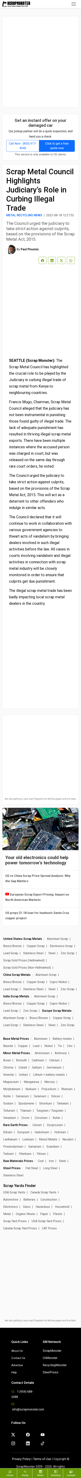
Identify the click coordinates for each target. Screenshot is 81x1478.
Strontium (45, 1103)
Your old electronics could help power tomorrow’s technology (36, 860)
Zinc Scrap (67, 953)
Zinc (70, 1046)
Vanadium (9, 1118)
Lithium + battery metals (49, 1074)
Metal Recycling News (24, 215)
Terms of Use (42, 1459)
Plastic (57, 1214)
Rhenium (67, 1089)
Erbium (7, 1132)
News (40, 1475)
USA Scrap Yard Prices (46, 1221)
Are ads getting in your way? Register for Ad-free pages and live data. (40, 799)
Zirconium (40, 1118)
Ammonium (42, 1053)
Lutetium (28, 1139)
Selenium (40, 1096)
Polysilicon (48, 1089)
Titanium (25, 1110)
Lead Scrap (10, 953)
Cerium (37, 1125)
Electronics (10, 1207)
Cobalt (22, 1067)
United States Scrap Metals (22, 939)
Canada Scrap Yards (43, 1192)
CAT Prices (49, 1228)
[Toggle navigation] (74, 4)
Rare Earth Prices (15, 1125)
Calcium (54, 1060)
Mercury (49, 1082)
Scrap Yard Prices (15, 1221)
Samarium (22, 1096)
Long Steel (50, 1168)
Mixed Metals (48, 1139)
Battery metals (62, 1039)
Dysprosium (55, 1125)
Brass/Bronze (12, 946)
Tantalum (63, 1103)
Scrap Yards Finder (19, 1185)
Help (14, 1372)
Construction (48, 1199)
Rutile (7, 1096)
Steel (51, 953)
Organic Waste (25, 1214)
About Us (17, 1351)
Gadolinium (42, 1132)
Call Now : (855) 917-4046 (23, 146)
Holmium (60, 1132)
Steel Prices (12, 1168)
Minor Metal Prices (16, 1053)
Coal (41, 1161)
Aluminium (40, 1039)
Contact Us (18, 1358)
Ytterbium (25, 1154)
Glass (27, 1207)
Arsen (7, 1060)
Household (62, 1207)
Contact (71, 1475)
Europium (23, 1132)
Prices (25, 1475)
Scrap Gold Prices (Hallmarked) (23, 960)
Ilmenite (8, 1074)
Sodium (8, 1103)
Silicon (55, 1096)
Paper (44, 1214)
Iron (51, 1161)
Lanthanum (10, 1139)
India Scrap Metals (16, 996)
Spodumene (26, 1103)
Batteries (29, 1199)
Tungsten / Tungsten (49, 1110)
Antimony (61, 1053)
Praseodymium (13, 1146)
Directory (56, 1475)
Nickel (48, 1046)
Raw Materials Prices (18, 1161)
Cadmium (38, 1060)
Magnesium (11, 1082)
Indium (23, 1074)
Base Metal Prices (16, 1039)
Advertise (17, 1365)
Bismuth (21, 1060)
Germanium (54, 1067)
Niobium (30, 1089)
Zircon (25, 1118)
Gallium (37, 1067)
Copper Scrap (36, 946)
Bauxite (8, 1046)
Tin (60, 1046)
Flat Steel (31, 1168)
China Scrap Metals (17, 975)
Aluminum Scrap (57, 939)
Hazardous (43, 1207)
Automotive (10, 1199)
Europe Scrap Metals (57, 1011)
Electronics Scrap (61, 946)
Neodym (67, 1139)
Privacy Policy (21, 1459)
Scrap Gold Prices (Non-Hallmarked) (27, 967)
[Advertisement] (40, 61)
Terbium (8, 1154)
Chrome (8, 1067)
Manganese (31, 1082)
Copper (23, 1046)
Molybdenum (11, 1089)
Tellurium (9, 1110)
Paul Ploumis (30, 249)
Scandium (52, 1146)
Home (10, 1475)
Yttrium (41, 1154)
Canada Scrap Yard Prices (20, 1228)
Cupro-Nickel (58, 982)
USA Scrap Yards (14, 1192)
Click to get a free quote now (57, 146)
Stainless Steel (33, 953)
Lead (36, 1046)
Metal (7, 1214)
